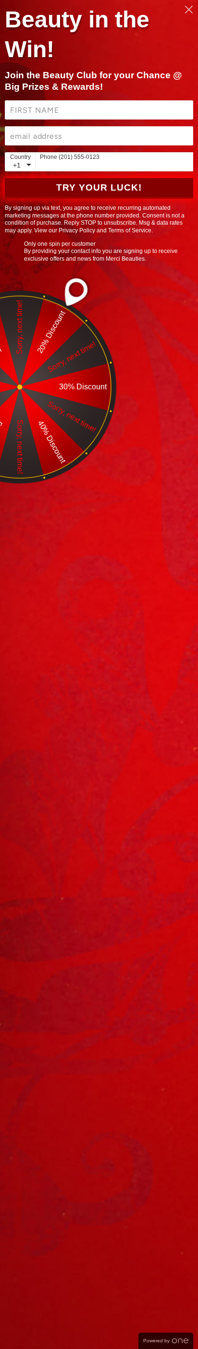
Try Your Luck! (99, 187)
